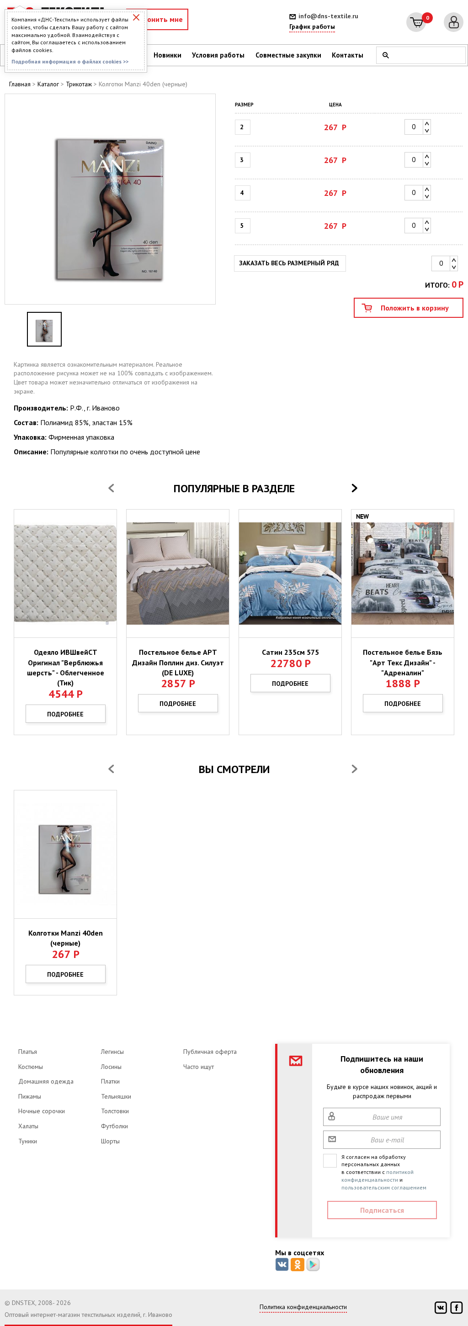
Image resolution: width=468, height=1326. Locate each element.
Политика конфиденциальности (303, 1307)
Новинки (167, 55)
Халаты (28, 1126)
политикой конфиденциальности (377, 1175)
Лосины (111, 1067)
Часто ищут (198, 1067)
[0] (416, 22)
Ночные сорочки (41, 1111)
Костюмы (30, 1067)
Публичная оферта (210, 1051)
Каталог (48, 84)
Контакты (347, 55)
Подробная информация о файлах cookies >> (69, 61)
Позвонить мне (157, 19)
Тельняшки (116, 1096)
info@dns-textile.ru (328, 16)
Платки (110, 1081)
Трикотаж (79, 84)
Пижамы (29, 1096)
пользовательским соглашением (383, 1187)
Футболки (114, 1126)
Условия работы (218, 55)
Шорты (110, 1141)
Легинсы (112, 1051)
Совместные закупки (288, 55)
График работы (312, 26)
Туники (27, 1141)
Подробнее (65, 714)
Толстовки (115, 1111)
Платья (27, 1051)
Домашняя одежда (46, 1081)
